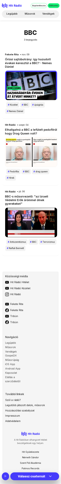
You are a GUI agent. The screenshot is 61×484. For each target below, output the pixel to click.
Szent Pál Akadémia (30, 463)
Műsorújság (12, 359)
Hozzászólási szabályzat (19, 410)
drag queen (40, 171)
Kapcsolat (11, 372)
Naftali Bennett (15, 248)
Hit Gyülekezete (30, 452)
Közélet (13, 104)
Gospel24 (11, 355)
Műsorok (30, 13)
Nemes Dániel (15, 111)
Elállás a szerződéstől (12, 379)
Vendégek (48, 13)
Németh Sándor (30, 457)
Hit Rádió (10, 124)
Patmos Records (30, 468)
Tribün (14, 316)
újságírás (37, 104)
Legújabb (12, 13)
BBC (25, 104)
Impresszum (12, 415)
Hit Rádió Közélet (20, 288)
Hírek (10, 177)
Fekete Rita (12, 54)
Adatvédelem (12, 421)
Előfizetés (53, 5)
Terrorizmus (48, 242)
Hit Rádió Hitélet (19, 282)
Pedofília (13, 171)
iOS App (10, 364)
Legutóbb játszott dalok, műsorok (25, 405)
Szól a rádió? (13, 400)
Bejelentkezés (39, 5)
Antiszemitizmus (17, 242)
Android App (12, 368)
